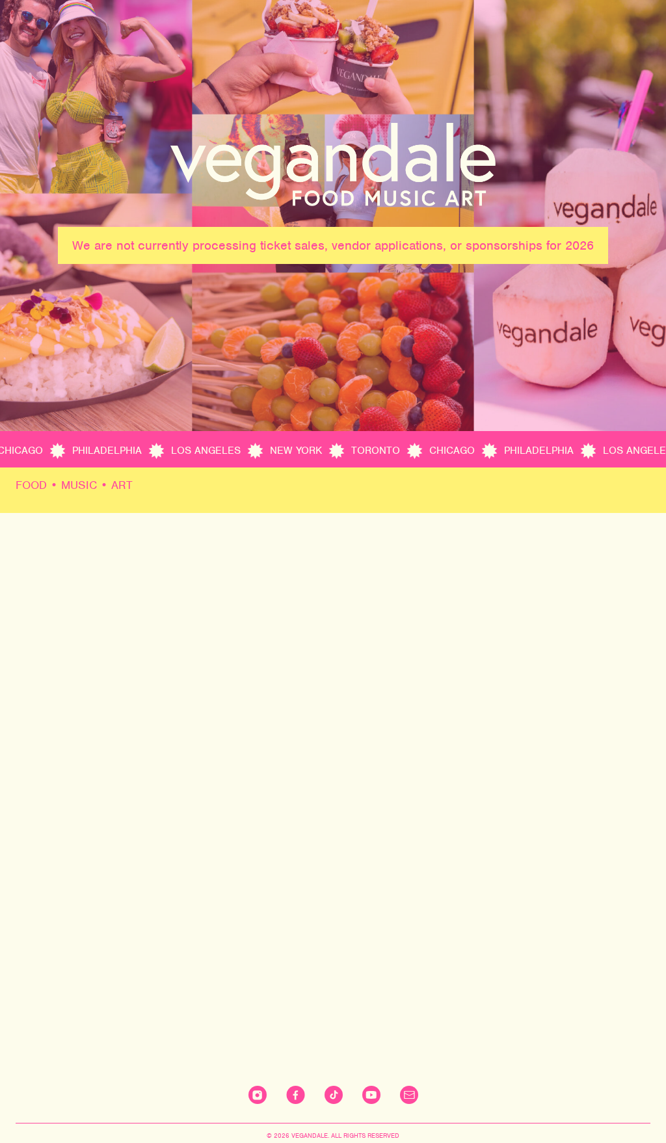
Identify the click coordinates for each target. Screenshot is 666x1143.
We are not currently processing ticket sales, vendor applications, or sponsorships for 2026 (333, 245)
